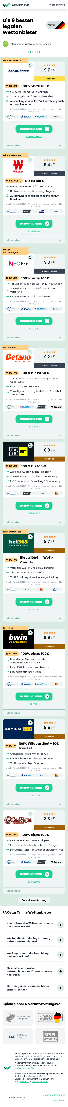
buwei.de (24, 1081)
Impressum (59, 1100)
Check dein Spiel (40, 1081)
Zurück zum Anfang (34, 900)
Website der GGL (26, 1068)
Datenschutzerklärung (54, 1095)
